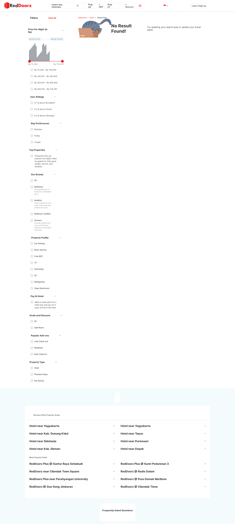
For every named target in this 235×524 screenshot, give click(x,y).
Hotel (36, 368)
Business (38, 129)
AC (35, 275)
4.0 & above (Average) (44, 115)
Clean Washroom (41, 288)
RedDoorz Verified (42, 214)
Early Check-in (40, 354)
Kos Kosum (39, 381)
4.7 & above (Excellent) (44, 103)
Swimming (39, 269)
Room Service (40, 250)
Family (37, 136)
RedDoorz (38, 187)
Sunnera (38, 220)
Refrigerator (39, 282)
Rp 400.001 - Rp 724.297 (45, 89)
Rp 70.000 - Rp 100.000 (45, 70)
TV (35, 262)
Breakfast (38, 348)
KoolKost (38, 200)
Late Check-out (41, 341)
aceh (92, 17)
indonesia (82, 17)
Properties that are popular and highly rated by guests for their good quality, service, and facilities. (46, 161)
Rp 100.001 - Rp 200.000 (45, 76)
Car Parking (39, 243)
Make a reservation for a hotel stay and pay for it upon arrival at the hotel (45, 305)
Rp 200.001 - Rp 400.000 (46, 82)
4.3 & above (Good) (43, 109)
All (35, 180)
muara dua (101, 17)
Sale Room (39, 327)
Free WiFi (38, 256)
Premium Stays (41, 374)
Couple (37, 142)
